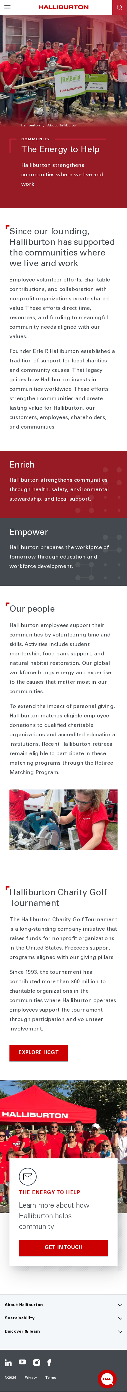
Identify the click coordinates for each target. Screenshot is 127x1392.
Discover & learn (22, 1332)
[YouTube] (22, 1363)
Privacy (31, 1378)
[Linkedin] (8, 1363)
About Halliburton (62, 125)
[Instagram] (37, 1363)
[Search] (119, 7)
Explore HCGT (39, 1053)
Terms (50, 1378)
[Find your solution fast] (107, 1379)
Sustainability (20, 1318)
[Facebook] (51, 1363)
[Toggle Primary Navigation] (7, 7)
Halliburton (31, 125)
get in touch (63, 1248)
